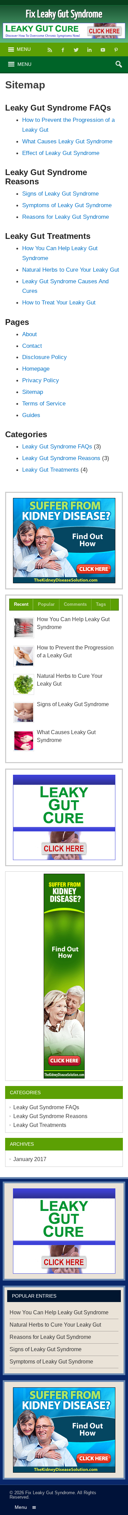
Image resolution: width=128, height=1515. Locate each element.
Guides (31, 415)
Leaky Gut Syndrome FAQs (57, 446)
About (29, 334)
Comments (75, 604)
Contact (32, 345)
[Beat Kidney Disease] (63, 540)
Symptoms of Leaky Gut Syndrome (67, 205)
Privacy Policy (40, 380)
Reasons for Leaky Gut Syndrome (65, 216)
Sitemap (32, 391)
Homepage (35, 368)
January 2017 (29, 1159)
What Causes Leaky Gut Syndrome (67, 141)
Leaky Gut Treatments (50, 469)
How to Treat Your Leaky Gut (59, 302)
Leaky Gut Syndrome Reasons (61, 458)
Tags (101, 604)
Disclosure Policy (44, 357)
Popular (46, 604)
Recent (21, 604)
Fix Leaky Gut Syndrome (50, 1492)
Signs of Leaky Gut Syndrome (60, 193)
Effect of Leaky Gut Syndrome (60, 152)
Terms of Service (44, 403)
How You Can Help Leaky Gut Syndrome (59, 1312)
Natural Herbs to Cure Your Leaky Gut (70, 269)
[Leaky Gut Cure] (63, 817)
